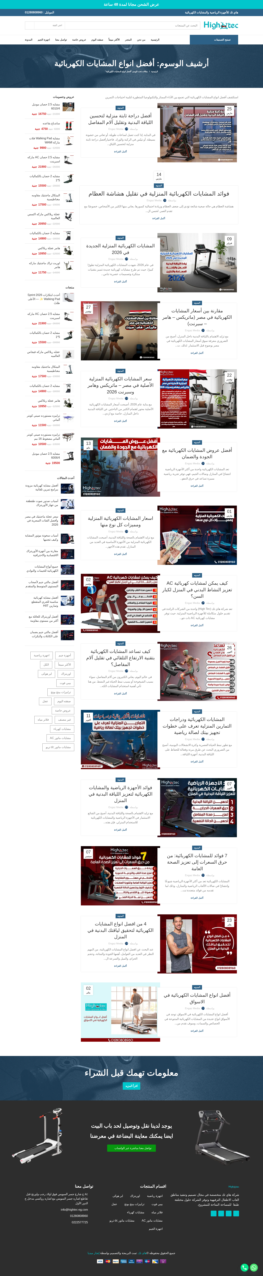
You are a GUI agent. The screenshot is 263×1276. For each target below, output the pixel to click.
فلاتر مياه (43, 719)
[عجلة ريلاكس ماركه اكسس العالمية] (68, 219)
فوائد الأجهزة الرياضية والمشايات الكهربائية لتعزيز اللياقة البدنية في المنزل (120, 794)
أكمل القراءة (120, 151)
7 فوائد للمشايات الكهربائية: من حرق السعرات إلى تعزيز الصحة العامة (197, 862)
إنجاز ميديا (93, 1253)
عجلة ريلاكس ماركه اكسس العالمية (44, 216)
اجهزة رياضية (41, 655)
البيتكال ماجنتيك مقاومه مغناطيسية (46, 197)
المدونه (120, 108)
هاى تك (142, 1253)
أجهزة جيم (65, 655)
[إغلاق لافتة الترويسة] (4, 4)
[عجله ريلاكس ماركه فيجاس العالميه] (68, 354)
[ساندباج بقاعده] (68, 126)
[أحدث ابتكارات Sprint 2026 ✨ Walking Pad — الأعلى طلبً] (68, 299)
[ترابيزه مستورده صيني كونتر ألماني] (68, 420)
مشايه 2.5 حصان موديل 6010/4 (46, 106)
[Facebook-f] (236, 1213)
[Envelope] (221, 1213)
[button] (131, 1148)
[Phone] (245, 1268)
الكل (46, 664)
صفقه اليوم (64, 701)
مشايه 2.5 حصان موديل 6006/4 (46, 455)
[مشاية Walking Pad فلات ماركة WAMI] (68, 143)
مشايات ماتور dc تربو (58, 747)
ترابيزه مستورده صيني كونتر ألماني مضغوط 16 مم (43, 436)
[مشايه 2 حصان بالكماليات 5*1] (68, 181)
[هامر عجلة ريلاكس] (68, 251)
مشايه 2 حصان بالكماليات (45, 233)
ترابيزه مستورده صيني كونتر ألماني (43, 417)
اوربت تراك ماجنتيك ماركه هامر (44, 265)
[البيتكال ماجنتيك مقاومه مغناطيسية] (68, 200)
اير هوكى (46, 673)
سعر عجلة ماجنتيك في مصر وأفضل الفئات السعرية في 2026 (41, 520)
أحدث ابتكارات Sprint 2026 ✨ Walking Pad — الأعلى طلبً (44, 298)
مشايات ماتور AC (60, 738)
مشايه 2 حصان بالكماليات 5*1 (45, 178)
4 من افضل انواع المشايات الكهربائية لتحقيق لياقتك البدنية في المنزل (120, 930)
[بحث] (29, 25)
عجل (45, 701)
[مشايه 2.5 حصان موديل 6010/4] (68, 109)
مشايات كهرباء (62, 728)
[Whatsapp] (229, 1213)
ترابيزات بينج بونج (61, 692)
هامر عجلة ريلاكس (49, 248)
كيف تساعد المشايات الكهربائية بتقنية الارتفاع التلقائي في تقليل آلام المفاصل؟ (120, 658)
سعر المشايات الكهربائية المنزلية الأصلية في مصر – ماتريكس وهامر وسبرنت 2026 (120, 385)
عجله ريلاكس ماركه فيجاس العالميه (43, 353)
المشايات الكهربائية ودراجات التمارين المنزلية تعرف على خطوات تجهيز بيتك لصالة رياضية (197, 726)
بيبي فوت (65, 683)
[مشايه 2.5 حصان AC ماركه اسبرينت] (68, 162)
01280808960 (34, 12)
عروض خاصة (63, 710)
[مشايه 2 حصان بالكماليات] (68, 236)
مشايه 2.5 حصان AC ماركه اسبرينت (43, 159)
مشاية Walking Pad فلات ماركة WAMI (44, 140)
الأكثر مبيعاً (64, 664)
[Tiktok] (213, 1213)
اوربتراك (66, 673)
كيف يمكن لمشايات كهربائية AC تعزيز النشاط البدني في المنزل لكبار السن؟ (197, 589)
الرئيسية (154, 71)
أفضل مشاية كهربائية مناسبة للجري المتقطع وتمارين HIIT (44, 601)
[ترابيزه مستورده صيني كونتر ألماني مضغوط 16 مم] (68, 439)
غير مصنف (64, 719)
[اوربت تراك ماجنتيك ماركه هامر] (68, 268)
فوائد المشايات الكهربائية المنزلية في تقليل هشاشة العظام (159, 193)
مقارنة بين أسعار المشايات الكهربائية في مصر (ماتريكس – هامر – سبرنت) (197, 317)
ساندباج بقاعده (51, 123)
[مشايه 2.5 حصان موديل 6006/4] (68, 458)
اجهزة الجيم (156, 1228)
